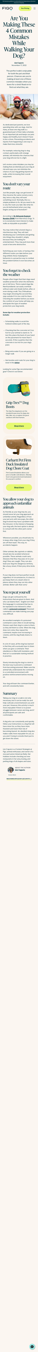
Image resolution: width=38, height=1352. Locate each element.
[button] (32, 1346)
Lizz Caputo (19, 63)
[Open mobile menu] (35, 8)
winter (17, 363)
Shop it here (19, 426)
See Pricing (25, 8)
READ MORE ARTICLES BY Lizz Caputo (18, 779)
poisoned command (18, 609)
